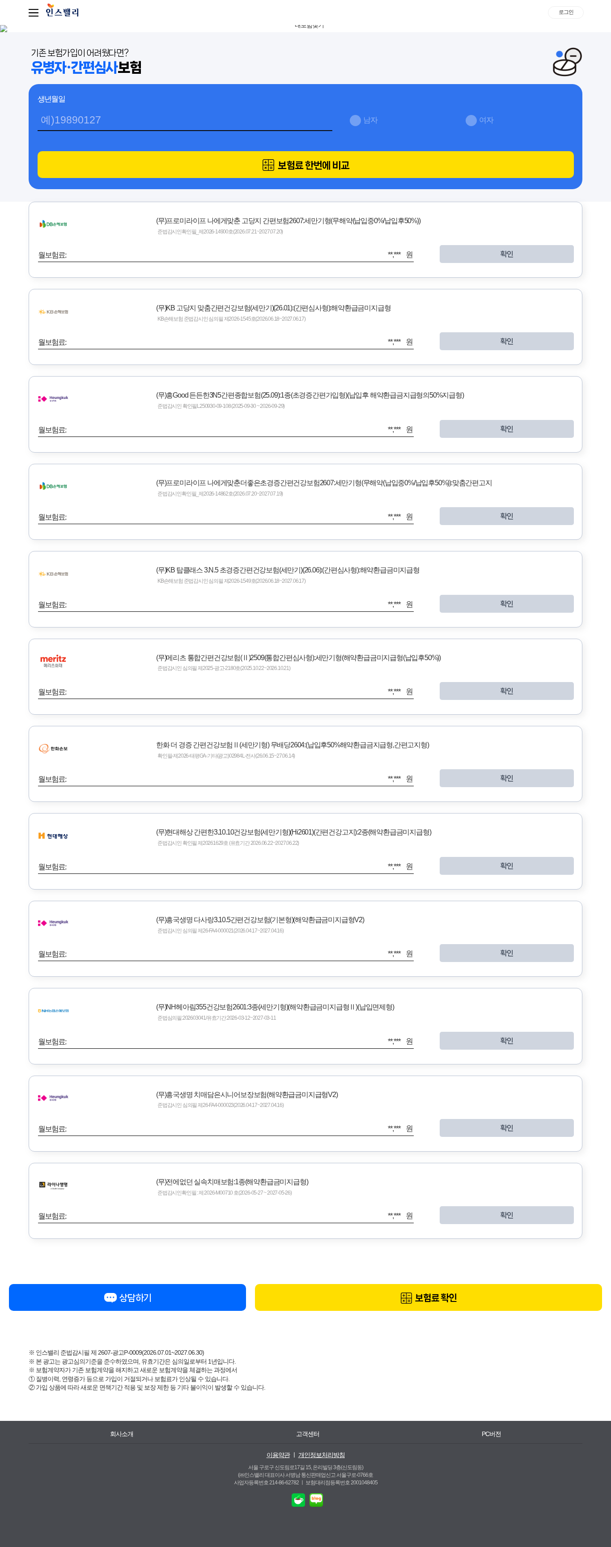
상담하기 (134, 1298)
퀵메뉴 (35, 12)
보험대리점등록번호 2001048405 (342, 1482)
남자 (370, 120)
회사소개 (121, 1433)
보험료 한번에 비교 (312, 165)
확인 (507, 254)
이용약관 (278, 1454)
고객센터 (307, 1433)
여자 (486, 120)
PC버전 (491, 1433)
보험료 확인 (435, 1298)
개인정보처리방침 (321, 1454)
